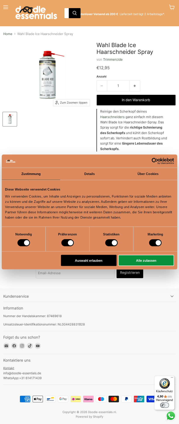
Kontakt (8, 368)
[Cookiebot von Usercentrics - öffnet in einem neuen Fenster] (155, 161)
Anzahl (101, 76)
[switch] (67, 242)
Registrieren (130, 272)
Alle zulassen (146, 260)
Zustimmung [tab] (31, 174)
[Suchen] (75, 13)
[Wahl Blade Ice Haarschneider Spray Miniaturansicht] (10, 119)
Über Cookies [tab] (148, 174)
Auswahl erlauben (88, 260)
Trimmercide (113, 59)
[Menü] (172, 378)
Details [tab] (89, 174)
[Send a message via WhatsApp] (171, 416)
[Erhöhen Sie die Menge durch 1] (134, 85)
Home (7, 34)
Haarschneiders (112, 117)
